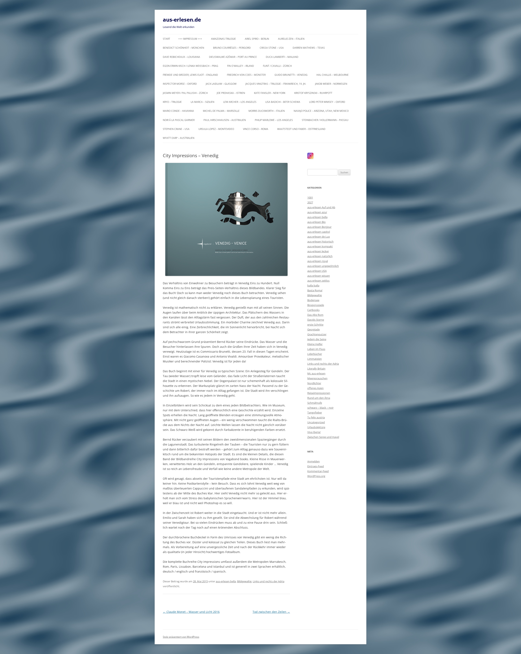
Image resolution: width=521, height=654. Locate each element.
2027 (310, 202)
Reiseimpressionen (318, 393)
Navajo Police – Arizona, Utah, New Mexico (321, 111)
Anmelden (313, 461)
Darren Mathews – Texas (309, 47)
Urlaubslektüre (316, 427)
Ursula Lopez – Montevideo (216, 129)
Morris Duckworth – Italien (266, 111)
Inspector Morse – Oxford (180, 84)
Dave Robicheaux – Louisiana (181, 57)
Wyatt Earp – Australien (178, 138)
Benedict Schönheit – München (183, 47)
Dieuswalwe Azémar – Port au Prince (233, 57)
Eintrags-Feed (315, 466)
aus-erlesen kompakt (320, 246)
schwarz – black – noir (320, 407)
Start (166, 39)
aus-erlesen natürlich (320, 256)
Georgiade (313, 329)
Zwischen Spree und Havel (323, 437)
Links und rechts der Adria (268, 581)
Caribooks (313, 310)
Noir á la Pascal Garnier (179, 120)
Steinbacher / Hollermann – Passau (325, 120)
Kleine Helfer (315, 344)
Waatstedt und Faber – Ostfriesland (301, 129)
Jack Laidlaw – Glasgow (221, 84)
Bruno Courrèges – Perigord (232, 47)
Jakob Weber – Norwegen (331, 84)
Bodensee (313, 300)
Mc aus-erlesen (316, 373)
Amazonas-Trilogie (223, 39)
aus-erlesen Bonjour (319, 227)
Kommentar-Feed (318, 471)
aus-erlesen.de (182, 19)
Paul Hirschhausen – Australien (225, 120)
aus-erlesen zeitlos (318, 280)
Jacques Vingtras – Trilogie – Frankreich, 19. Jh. (275, 84)
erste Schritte (315, 324)
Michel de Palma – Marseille (221, 111)
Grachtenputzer (316, 334)
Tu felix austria (316, 417)
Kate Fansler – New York (269, 93)
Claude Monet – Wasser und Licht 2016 (191, 612)
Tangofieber (314, 412)
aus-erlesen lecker (318, 251)
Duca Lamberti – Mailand (282, 57)
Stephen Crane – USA (176, 129)
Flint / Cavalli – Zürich (277, 66)
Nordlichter (314, 383)
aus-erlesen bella (226, 581)
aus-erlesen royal (317, 261)
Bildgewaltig (244, 581)
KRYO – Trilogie (172, 102)
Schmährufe (314, 403)
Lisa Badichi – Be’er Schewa (282, 102)
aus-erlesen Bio (316, 222)
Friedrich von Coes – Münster (246, 75)
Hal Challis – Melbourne (332, 75)
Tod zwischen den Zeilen (271, 612)
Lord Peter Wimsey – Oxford (327, 102)
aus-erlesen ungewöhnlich (323, 266)
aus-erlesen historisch (320, 241)
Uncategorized (316, 422)
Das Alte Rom (315, 315)
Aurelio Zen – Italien (291, 39)
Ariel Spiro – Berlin (257, 39)
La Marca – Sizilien (202, 102)
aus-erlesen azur (317, 212)
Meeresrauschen (317, 378)
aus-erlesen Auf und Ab (321, 207)
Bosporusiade (315, 305)
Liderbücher (314, 354)
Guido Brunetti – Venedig (291, 75)
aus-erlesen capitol (318, 232)
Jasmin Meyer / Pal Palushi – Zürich (185, 93)
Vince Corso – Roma (255, 129)
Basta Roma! (314, 290)
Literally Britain (316, 368)
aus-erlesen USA (317, 271)
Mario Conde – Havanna (178, 111)
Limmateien (314, 359)
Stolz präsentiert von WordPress (181, 637)
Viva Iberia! (314, 432)
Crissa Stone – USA (272, 47)
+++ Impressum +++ (190, 39)
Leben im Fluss (316, 349)
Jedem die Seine (316, 339)
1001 (310, 197)
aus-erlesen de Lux (318, 236)
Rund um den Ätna (318, 398)
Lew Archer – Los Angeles (239, 102)
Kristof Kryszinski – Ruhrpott (313, 93)
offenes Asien (315, 388)
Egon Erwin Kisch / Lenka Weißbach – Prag (190, 66)
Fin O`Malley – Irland (240, 66)
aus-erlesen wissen (318, 276)
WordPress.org (316, 476)
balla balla (313, 285)
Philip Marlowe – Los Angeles (274, 120)
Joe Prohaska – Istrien (231, 93)
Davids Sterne (315, 320)
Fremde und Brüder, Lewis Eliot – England (190, 75)
